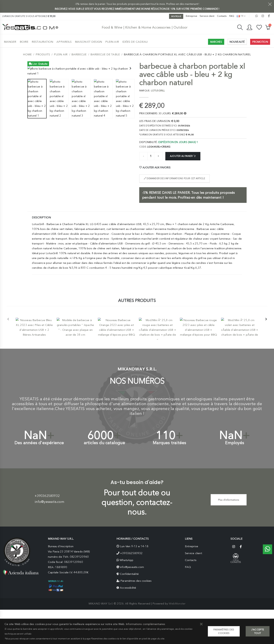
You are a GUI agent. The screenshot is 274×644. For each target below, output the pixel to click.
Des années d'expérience (39, 442)
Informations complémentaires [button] (145, 624)
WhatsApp (126, 560)
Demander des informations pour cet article (175, 178)
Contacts (222, 16)
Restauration (42, 41)
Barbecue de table (105, 54)
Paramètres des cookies (136, 580)
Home (27, 54)
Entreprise (191, 16)
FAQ (231, 16)
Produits (43, 54)
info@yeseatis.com (49, 502)
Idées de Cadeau (135, 41)
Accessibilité (128, 587)
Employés (234, 442)
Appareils (64, 41)
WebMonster (177, 603)
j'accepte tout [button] (257, 631)
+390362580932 (47, 496)
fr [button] (241, 16)
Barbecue (79, 54)
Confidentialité (129, 574)
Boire (24, 41)
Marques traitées (169, 442)
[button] (201, 624)
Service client (207, 16)
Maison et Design (88, 41)
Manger (10, 41)
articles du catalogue (104, 442)
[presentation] (32, 68)
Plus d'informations (228, 499)
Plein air (112, 41)
